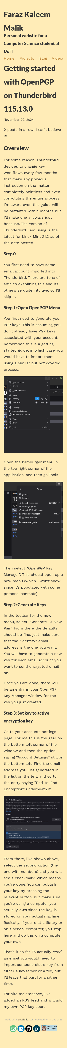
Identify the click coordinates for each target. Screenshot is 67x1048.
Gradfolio (23, 1019)
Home (9, 58)
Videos (58, 58)
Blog (43, 58)
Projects (27, 58)
